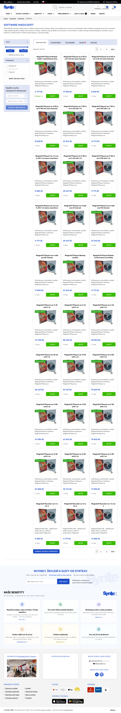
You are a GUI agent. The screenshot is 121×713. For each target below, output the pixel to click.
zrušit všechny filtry (17, 79)
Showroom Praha (31, 691)
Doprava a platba (11, 688)
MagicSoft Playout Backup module (75, 256)
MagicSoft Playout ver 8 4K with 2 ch (103, 306)
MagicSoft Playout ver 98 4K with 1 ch (47, 356)
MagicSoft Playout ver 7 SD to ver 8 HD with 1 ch (103, 107)
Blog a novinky (31, 695)
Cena (8, 42)
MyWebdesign (68, 710)
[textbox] (13, 95)
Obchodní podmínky (12, 691)
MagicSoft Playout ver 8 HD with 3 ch (103, 356)
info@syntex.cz (100, 664)
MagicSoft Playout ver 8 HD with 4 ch (75, 356)
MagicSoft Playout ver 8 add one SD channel (47, 256)
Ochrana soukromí (11, 698)
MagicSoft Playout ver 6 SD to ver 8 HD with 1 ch (103, 157)
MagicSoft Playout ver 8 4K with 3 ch (75, 306)
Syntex (6, 18)
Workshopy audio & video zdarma (60, 575)
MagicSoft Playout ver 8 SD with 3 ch (47, 455)
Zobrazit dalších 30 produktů (46, 551)
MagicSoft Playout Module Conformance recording (103, 256)
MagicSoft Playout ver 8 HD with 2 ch (47, 405)
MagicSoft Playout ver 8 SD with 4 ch (103, 405)
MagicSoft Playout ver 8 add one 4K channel (75, 206)
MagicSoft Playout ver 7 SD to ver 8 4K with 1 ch (75, 107)
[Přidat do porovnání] (55, 75)
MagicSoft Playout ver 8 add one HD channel (103, 206)
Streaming (21, 18)
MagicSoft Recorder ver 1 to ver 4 (103, 505)
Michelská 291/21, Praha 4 (27, 656)
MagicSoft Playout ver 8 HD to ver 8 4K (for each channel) (103, 57)
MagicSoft (13, 18)
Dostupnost (10, 60)
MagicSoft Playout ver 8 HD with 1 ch (75, 405)
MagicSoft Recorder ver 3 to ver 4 (47, 505)
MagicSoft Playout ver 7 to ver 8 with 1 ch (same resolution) (47, 157)
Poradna (29, 698)
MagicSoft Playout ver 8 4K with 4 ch (46, 306)
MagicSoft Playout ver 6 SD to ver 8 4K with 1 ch (75, 157)
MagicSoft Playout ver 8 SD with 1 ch (103, 455)
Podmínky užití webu (12, 695)
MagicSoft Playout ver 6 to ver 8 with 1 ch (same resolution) (47, 206)
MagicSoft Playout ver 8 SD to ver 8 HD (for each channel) (47, 107)
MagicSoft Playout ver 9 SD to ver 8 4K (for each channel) (75, 57)
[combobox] (17, 96)
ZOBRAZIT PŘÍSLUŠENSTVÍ (16, 107)
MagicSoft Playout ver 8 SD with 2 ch (75, 455)
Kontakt (36, 2)
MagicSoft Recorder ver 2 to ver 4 (75, 505)
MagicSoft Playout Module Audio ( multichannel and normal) (47, 57)
